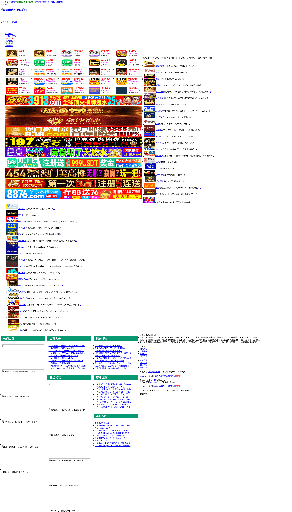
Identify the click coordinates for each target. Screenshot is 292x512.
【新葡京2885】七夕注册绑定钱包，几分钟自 (67, 368)
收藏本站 (12, 2)
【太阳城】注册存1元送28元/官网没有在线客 (113, 384)
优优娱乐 (22, 298)
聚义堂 (158, 117)
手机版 (149, 376)
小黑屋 (155, 376)
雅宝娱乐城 (22, 279)
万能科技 (158, 175)
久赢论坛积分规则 (102, 423)
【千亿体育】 (106, 88)
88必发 (21, 286)
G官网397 (105, 51)
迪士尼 (157, 202)
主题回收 (143, 367)
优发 (157, 188)
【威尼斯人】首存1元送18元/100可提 (110, 387)
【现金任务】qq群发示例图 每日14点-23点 (112, 433)
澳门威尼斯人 (106, 70)
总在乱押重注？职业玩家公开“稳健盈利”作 (112, 366)
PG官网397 (78, 51)
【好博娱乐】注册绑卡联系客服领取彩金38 (66, 361)
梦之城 (22, 311)
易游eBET (22, 247)
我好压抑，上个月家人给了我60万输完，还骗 (113, 363)
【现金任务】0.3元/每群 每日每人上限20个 (112, 431)
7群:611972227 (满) (42, 2)
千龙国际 (159, 181)
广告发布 (143, 360)
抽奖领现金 (10, 38)
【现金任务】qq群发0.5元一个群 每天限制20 (112, 446)
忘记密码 (4, 4)
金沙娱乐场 (105, 60)
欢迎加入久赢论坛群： (25, 2)
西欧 (21, 318)
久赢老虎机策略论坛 (166, 376)
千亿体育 (159, 98)
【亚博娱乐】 (79, 88)
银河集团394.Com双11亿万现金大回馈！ (111, 438)
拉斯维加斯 (159, 66)
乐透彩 (158, 130)
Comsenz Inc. (155, 382)
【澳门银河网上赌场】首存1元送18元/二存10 (113, 399)
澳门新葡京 (105, 79)
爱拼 (157, 124)
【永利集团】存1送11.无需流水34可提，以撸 (113, 389)
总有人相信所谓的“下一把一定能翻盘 (110, 348)
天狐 (19, 254)
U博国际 (49, 60)
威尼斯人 (159, 85)
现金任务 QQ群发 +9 (103, 441)
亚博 (19, 234)
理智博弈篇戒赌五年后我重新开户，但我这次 (113, 353)
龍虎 (157, 194)
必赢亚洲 (132, 60)
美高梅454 (50, 70)
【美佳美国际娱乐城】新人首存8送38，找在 (112, 392)
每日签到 (143, 365)
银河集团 (158, 111)
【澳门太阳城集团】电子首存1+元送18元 (111, 394)
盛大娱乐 (132, 51)
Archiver (143, 376)
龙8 (20, 324)
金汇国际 (21, 273)
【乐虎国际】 (133, 88)
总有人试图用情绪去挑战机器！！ (108, 346)
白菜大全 (9, 41)
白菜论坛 (10, 36)
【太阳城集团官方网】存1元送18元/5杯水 (111, 404)
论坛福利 (9, 43)
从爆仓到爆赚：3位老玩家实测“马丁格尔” (111, 368)
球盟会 (21, 70)
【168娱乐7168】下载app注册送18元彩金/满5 (67, 353)
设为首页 (4, 2)
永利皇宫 (158, 149)
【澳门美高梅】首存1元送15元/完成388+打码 (113, 407)
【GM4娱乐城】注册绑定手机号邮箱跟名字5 (66, 351)
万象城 (158, 162)
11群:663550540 (56, 2)
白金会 (159, 168)
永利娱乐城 (50, 79)
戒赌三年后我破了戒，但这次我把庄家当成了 (113, 358)
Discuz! (152, 380)
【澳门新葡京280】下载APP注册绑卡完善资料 (67, 366)
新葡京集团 (22, 222)
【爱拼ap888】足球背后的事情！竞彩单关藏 (112, 443)
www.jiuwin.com (154, 372)
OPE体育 (21, 209)
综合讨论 (143, 354)
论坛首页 (9, 34)
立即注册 (13, 22)
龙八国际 (50, 88)
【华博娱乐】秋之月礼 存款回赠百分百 (110, 436)
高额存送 (143, 351)
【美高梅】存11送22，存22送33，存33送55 (112, 397)
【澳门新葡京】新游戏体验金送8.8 (62, 348)
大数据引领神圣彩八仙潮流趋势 (107, 356)
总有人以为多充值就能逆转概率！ (108, 351)
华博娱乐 (21, 266)
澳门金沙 (158, 156)
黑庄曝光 (143, 356)
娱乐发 (20, 215)
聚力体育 (158, 72)
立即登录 (4, 22)
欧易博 (22, 292)
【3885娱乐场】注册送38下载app (62, 358)
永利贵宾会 (159, 104)
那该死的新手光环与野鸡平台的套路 (109, 361)
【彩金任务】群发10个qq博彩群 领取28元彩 (112, 426)
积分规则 (9, 46)
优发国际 (22, 88)
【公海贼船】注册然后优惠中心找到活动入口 (67, 346)
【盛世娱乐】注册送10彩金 (59, 363)
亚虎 (21, 330)
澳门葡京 (158, 136)
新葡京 (21, 51)
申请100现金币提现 (102, 428)
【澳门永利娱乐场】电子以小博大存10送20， (113, 402)
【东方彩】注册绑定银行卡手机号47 (63, 356)
